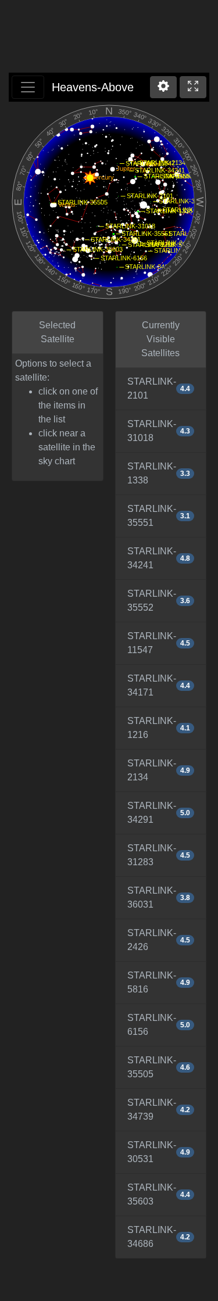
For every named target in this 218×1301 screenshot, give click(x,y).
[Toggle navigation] (28, 87)
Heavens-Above (93, 87)
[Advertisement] (109, 38)
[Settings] (163, 87)
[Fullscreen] (193, 87)
